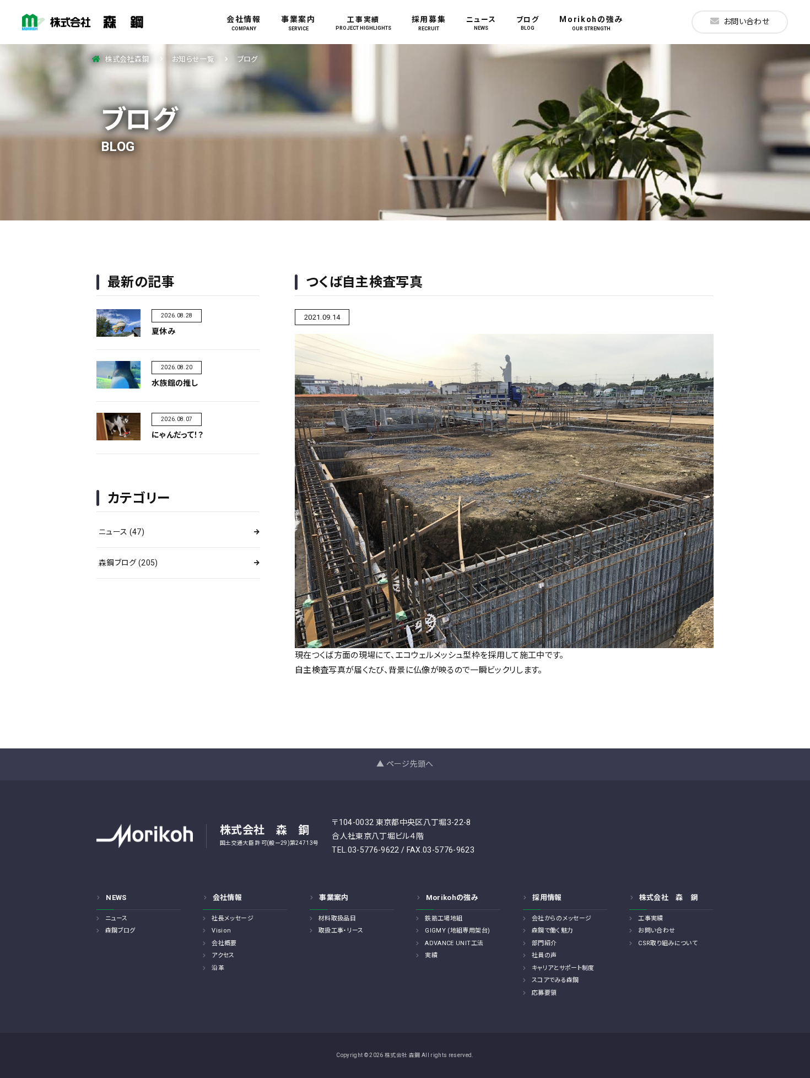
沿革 (218, 968)
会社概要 (224, 943)
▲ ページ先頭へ (405, 763)
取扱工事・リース (341, 930)
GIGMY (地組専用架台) (457, 930)
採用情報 (546, 897)
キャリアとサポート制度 (563, 968)
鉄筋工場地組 (443, 918)
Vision (221, 930)
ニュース (481, 23)
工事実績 (363, 23)
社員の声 (544, 955)
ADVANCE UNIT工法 (454, 943)
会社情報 (243, 23)
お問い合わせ (746, 21)
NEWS (116, 897)
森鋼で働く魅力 (552, 930)
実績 (431, 955)
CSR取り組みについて (668, 943)
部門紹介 (544, 943)
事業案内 (298, 23)
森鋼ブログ (128, 562)
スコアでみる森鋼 (555, 980)
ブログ (527, 23)
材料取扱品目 (337, 918)
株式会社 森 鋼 (668, 897)
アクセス (223, 955)
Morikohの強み (591, 23)
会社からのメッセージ (561, 918)
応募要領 (544, 992)
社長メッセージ (232, 918)
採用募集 (429, 23)
